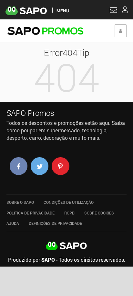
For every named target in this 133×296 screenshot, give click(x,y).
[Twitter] (39, 166)
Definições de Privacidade (55, 223)
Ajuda (12, 223)
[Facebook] (18, 166)
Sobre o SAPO (20, 202)
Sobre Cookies (99, 212)
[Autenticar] (113, 11)
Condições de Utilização (69, 202)
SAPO (66, 246)
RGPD (69, 212)
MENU (62, 10)
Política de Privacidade (30, 212)
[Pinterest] (60, 166)
